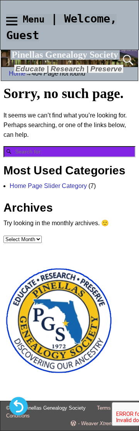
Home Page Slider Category (48, 186)
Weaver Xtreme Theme (107, 423)
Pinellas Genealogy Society (65, 55)
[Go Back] (18, 406)
